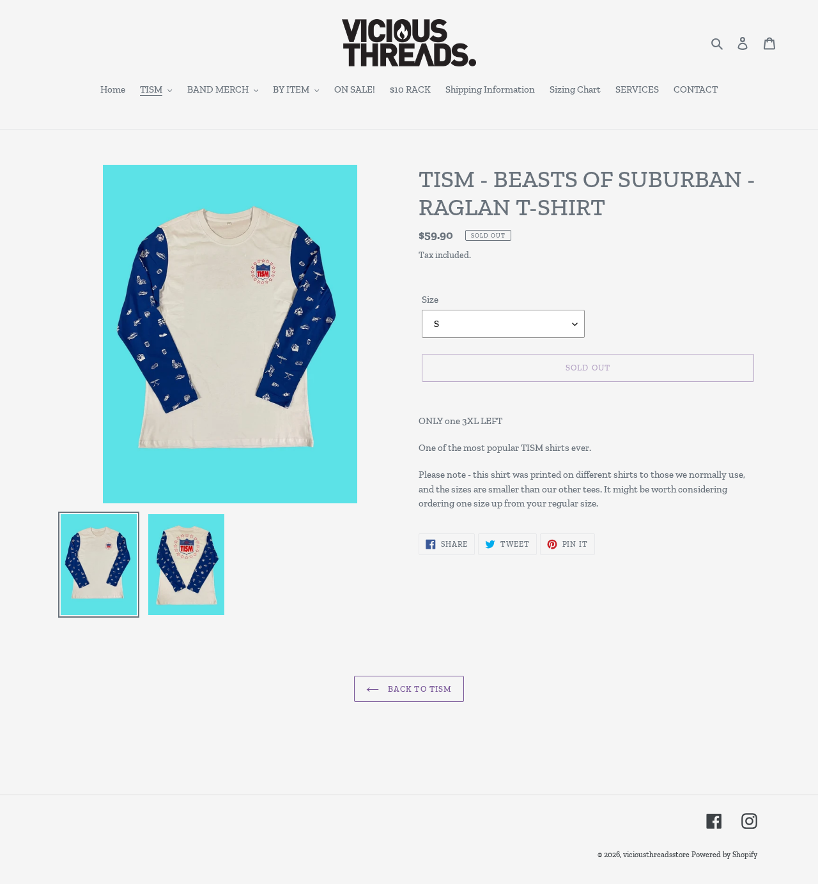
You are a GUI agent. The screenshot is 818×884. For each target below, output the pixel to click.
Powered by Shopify (724, 854)
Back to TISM (418, 689)
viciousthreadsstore (656, 854)
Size (430, 299)
